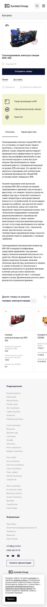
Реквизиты (11, 531)
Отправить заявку (23, 71)
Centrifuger (12, 508)
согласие (32, 578)
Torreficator (12, 504)
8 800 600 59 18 (13, 550)
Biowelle (10, 501)
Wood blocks (12, 401)
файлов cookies (20, 580)
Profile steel (12, 404)
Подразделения (14, 386)
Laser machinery (14, 469)
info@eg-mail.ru (14, 546)
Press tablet (12, 472)
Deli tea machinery (15, 465)
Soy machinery (13, 461)
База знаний (12, 539)
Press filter (11, 458)
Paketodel (11, 397)
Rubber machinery (15, 451)
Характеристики (28, 132)
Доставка (17, 80)
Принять (11, 599)
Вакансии (11, 535)
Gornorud (11, 444)
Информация (13, 517)
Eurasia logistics (14, 393)
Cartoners (11, 437)
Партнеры (11, 524)
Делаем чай (12, 433)
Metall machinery (14, 476)
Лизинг (5, 80)
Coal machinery (13, 425)
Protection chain (14, 490)
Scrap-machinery (14, 497)
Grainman (11, 415)
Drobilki (10, 440)
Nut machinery (13, 408)
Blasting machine (14, 493)
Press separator (14, 448)
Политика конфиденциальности (22, 528)
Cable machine (13, 412)
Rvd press (11, 429)
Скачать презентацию (20, 563)
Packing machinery (15, 419)
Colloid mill (11, 480)
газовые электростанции (16, 301)
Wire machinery (13, 486)
